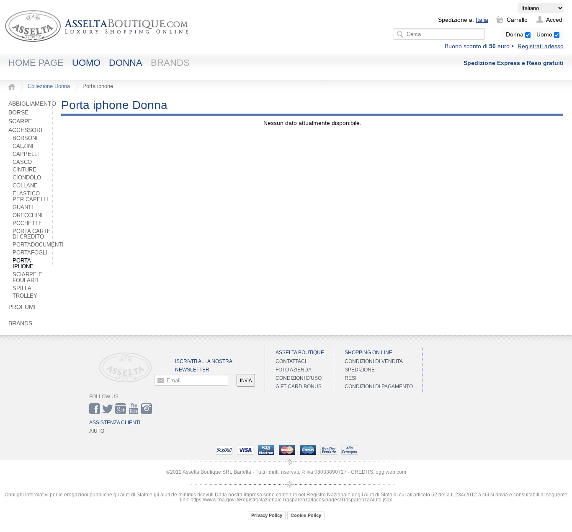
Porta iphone (23, 264)
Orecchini (28, 215)
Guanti (23, 207)
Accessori (25, 130)
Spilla (23, 288)
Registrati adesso (541, 46)
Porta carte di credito (32, 234)
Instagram (146, 408)
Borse (18, 112)
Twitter (107, 408)
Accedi (555, 19)
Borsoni (25, 138)
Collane (25, 186)
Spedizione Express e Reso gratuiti (514, 63)
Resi (350, 378)
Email (173, 380)
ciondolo (27, 178)
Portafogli (30, 253)
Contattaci (291, 361)
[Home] (11, 86)
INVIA (246, 380)
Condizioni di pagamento (379, 386)
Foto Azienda (294, 370)
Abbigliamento (32, 103)
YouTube (133, 408)
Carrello (517, 19)
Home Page (36, 62)
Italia (482, 19)
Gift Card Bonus (299, 386)
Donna (515, 34)
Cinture (24, 170)
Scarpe (20, 121)
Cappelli (26, 154)
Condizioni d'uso (299, 378)
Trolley (25, 296)
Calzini (23, 146)
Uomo (545, 34)
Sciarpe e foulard (27, 277)
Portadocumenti (38, 245)
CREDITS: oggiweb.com (378, 472)
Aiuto (96, 431)
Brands (170, 62)
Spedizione (360, 370)
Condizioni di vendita (374, 361)
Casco (22, 162)
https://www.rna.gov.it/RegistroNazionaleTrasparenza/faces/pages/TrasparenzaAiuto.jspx (291, 500)
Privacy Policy (266, 515)
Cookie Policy (306, 515)
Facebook (94, 408)
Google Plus (120, 408)
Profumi (22, 307)
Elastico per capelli (30, 196)
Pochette (27, 223)
